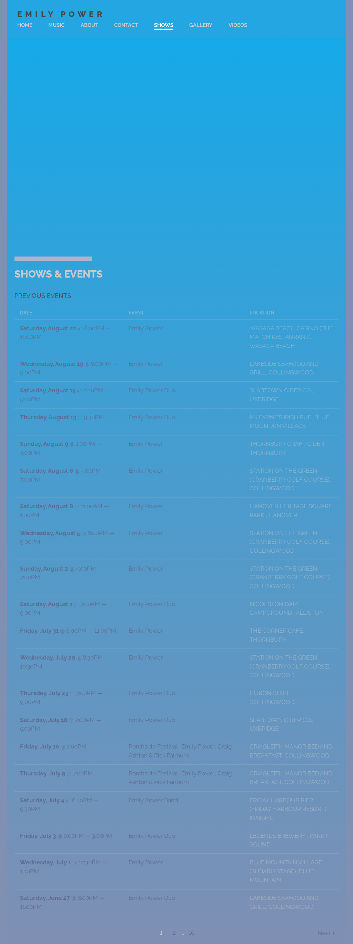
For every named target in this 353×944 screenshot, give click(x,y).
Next (324, 933)
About (89, 25)
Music (56, 25)
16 (191, 932)
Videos (238, 25)
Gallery (200, 25)
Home (24, 25)
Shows (163, 25)
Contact (126, 25)
